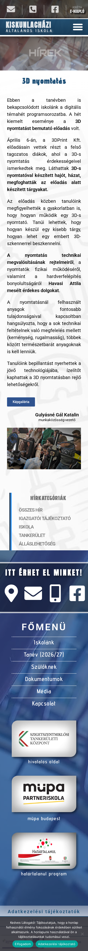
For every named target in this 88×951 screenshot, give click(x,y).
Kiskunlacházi (28, 25)
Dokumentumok (44, 678)
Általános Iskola (29, 30)
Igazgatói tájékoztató (45, 518)
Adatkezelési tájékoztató (57, 944)
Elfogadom (23, 944)
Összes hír (30, 510)
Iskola (26, 527)
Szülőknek (44, 666)
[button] (78, 27)
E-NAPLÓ (77, 11)
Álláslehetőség (37, 544)
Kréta (77, 7)
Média (44, 691)
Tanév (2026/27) (44, 654)
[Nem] (82, 933)
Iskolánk (44, 642)
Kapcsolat (44, 703)
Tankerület (32, 535)
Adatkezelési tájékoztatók (44, 911)
